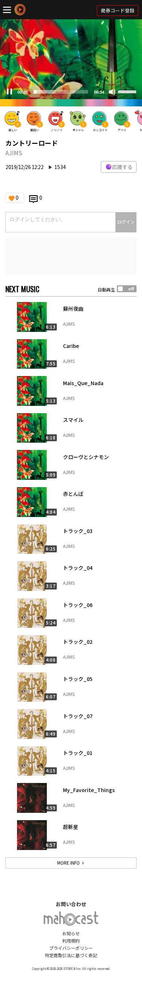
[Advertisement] (71, 256)
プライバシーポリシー (71, 948)
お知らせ (71, 933)
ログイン (126, 222)
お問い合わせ (71, 904)
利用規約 (71, 940)
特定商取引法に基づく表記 (71, 955)
